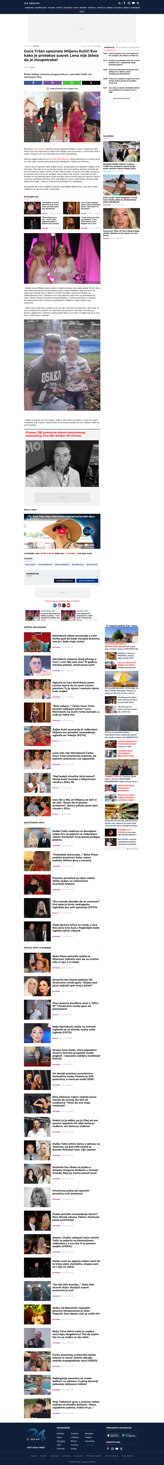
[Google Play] (128, 1435)
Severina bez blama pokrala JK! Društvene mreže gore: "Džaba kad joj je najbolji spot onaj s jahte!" (74, 982)
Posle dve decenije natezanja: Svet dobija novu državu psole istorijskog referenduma (124, 72)
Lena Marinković (62, 565)
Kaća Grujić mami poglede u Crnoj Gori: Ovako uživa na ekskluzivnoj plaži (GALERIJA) (120, 200)
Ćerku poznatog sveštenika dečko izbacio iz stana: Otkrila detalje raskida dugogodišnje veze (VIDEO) (75, 1358)
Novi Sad (89, 1445)
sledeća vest (82, 611)
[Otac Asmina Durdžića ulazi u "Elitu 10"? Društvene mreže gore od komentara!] (37, 1010)
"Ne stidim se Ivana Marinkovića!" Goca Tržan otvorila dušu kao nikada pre (50, 206)
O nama (33, 1456)
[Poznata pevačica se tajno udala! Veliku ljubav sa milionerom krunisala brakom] (37, 885)
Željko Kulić (92, 565)
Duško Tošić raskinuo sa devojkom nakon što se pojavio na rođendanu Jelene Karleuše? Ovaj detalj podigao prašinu (76, 835)
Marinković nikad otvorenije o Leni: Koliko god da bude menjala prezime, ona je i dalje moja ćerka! (76, 638)
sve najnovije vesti (121, 98)
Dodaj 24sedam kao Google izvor (64, 89)
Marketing (66, 1456)
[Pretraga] (119, 3)
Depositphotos (128, 1456)
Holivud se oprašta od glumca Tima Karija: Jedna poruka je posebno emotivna (124, 81)
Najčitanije (121, 47)
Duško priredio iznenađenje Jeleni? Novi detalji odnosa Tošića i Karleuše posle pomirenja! (75, 1217)
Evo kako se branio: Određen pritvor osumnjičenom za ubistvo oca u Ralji (124, 90)
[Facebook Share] (33, 83)
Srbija (126, 8)
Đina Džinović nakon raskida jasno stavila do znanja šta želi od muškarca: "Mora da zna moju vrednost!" (74, 1101)
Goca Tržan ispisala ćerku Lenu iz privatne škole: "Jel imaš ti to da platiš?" (90, 206)
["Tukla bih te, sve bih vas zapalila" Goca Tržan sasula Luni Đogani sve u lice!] (71, 223)
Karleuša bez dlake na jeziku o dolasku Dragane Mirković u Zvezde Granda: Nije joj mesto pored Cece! (75, 1170)
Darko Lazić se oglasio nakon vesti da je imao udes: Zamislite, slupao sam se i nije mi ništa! (76, 1264)
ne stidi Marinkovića (59, 159)
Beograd (107, 171)
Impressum (54, 1456)
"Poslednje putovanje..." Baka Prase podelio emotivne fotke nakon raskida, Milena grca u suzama (75, 857)
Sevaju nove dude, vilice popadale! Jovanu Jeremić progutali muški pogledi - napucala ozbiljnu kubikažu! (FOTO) (76, 1054)
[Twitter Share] (91, 83)
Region (88, 1437)
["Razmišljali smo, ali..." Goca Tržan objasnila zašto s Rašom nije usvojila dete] (32, 223)
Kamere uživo (41, 8)
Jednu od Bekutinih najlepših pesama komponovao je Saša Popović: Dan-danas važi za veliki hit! (76, 1311)
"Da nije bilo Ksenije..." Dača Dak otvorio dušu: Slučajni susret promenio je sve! (73, 1287)
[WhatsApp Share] (72, 83)
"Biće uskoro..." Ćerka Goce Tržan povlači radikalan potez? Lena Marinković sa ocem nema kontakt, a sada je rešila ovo (76, 710)
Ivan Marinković (45, 565)
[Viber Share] (52, 83)
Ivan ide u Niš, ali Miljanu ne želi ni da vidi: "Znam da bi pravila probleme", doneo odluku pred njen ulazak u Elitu (75, 804)
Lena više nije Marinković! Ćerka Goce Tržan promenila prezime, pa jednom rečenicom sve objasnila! (74, 756)
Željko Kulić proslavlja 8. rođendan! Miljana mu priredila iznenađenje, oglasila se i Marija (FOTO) (74, 732)
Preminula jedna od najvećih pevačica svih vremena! (70, 1192)
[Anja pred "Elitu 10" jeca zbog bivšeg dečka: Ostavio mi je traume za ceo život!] (121, 218)
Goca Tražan (39, 149)
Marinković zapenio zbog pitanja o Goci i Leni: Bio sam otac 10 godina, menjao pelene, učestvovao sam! (74, 662)
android (50, 553)
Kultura (118, 8)
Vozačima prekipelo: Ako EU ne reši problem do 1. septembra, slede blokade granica (124, 62)
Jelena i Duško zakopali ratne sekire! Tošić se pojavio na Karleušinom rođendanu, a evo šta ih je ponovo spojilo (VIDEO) (75, 1242)
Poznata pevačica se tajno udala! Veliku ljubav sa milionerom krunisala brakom (73, 881)
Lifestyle (101, 8)
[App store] (113, 1435)
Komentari (134, 47)
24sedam (70, 553)
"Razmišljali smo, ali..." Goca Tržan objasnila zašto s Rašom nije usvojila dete (50, 221)
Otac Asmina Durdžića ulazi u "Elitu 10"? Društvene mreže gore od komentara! (75, 1006)
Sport (59, 8)
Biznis (109, 8)
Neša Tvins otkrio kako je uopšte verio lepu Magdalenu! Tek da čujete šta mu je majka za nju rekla (75, 1334)
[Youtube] (68, 605)
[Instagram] (129, 3)
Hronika (83, 8)
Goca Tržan (30, 565)
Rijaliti (82, 12)
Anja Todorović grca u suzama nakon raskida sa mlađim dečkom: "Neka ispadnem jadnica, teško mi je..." (76, 1404)
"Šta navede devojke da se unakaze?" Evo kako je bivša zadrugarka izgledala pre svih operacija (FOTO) (76, 904)
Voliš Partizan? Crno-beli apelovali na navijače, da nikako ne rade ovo (123, 54)
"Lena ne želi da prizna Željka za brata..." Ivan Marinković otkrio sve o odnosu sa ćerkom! (50, 616)
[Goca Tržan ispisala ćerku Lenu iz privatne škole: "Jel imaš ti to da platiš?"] (71, 208)
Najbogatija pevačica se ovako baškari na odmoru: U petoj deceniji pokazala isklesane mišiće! (75, 1381)
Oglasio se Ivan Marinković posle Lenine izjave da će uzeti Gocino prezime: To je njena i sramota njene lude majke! (75, 687)
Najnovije (29, 8)
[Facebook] (124, 3)
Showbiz (68, 8)
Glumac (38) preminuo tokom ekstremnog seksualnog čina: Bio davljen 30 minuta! (55, 434)
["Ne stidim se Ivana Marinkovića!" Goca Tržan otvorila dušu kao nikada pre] (32, 208)
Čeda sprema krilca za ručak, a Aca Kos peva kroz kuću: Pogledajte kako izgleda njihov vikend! (75, 928)
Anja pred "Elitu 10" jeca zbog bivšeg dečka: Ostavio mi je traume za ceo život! (121, 233)
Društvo (92, 8)
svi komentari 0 (64, 581)
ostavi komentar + (87, 581)
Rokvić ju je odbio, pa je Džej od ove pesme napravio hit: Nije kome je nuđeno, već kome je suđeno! (75, 1123)
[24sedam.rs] (32, 3)
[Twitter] (137, 3)
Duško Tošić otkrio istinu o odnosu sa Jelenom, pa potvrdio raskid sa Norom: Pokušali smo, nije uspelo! (76, 1147)
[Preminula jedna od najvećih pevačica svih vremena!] (37, 1197)
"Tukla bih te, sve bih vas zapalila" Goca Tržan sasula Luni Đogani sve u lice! (90, 221)
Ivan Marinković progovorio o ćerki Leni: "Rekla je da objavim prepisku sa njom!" (85, 616)
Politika (51, 8)
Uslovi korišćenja (111, 1456)
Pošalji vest (78, 1456)
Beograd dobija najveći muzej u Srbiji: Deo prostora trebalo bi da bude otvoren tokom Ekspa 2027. (119, 166)
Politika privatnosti (94, 1456)
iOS (42, 553)
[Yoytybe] (133, 3)
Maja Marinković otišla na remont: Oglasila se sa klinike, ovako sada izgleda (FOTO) (74, 1029)
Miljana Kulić (78, 565)
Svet (76, 8)
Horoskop (135, 8)
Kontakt (43, 1456)
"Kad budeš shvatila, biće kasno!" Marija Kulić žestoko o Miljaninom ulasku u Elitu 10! (74, 779)
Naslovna (27, 46)
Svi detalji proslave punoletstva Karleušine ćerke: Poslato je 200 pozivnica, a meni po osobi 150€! (73, 1076)
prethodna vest (48, 611)
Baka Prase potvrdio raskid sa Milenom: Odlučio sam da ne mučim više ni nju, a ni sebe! (75, 959)
